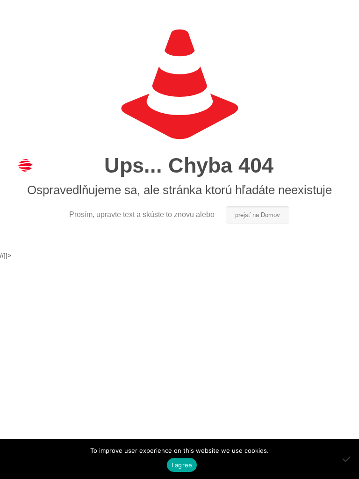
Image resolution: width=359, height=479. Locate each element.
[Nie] (347, 459)
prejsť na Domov (257, 214)
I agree (182, 465)
